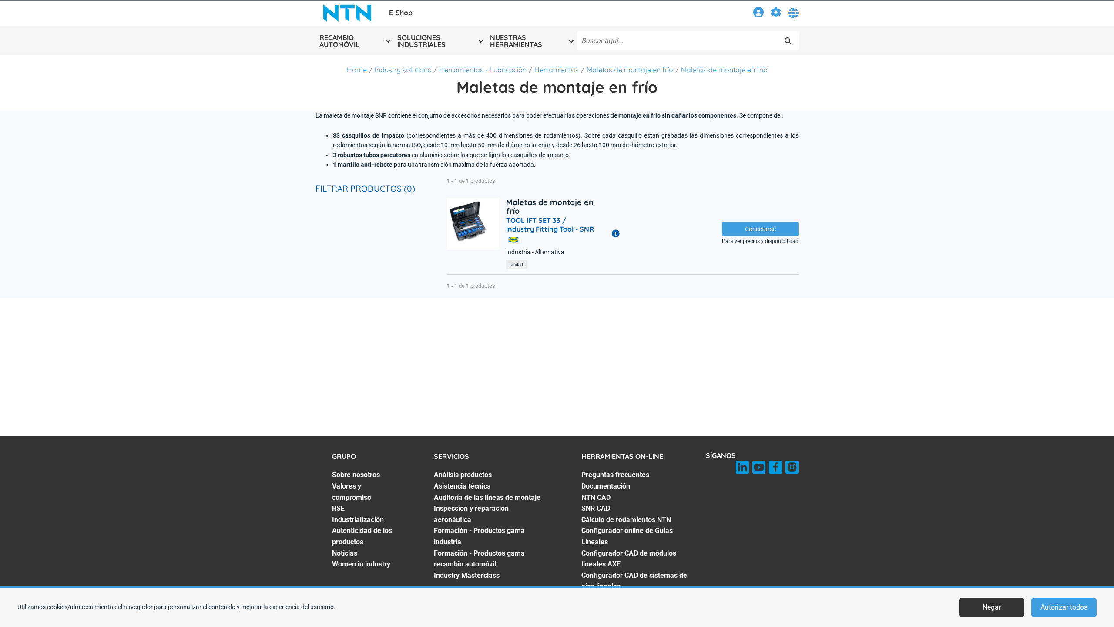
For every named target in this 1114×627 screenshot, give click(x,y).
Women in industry (361, 564)
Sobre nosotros (356, 475)
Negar (992, 607)
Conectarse (760, 229)
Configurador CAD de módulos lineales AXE (628, 559)
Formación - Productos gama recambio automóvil (479, 559)
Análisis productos (463, 475)
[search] (788, 40)
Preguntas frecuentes (615, 475)
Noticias (344, 553)
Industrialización (358, 520)
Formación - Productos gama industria (479, 536)
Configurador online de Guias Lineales (627, 536)
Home (357, 69)
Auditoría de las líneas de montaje (487, 497)
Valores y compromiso (351, 492)
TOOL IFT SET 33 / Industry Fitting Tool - (550, 224)
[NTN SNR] (347, 13)
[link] (758, 14)
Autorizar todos (1063, 607)
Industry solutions (403, 69)
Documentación (605, 486)
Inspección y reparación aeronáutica (471, 514)
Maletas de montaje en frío (630, 69)
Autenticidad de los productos (362, 536)
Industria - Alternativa (535, 252)
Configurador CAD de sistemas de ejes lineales (634, 581)
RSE (338, 508)
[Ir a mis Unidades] (776, 14)
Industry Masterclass (467, 575)
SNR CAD (595, 508)
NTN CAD (596, 497)
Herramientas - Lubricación (483, 69)
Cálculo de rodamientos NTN (626, 520)
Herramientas (556, 69)
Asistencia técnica (462, 486)
